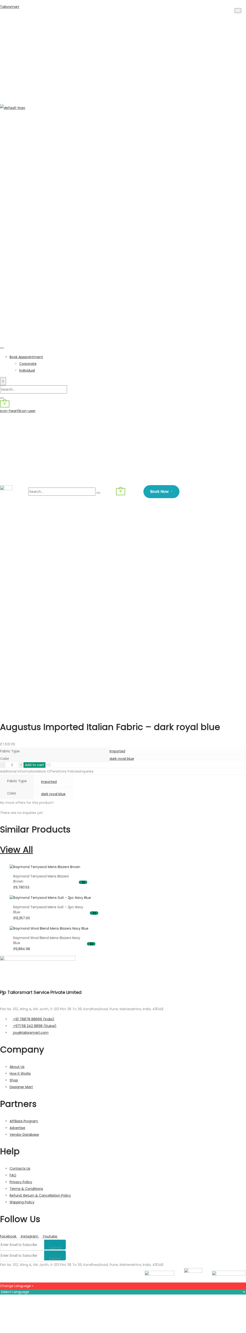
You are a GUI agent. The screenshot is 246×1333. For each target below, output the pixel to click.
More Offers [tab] (47, 771)
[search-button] (2, 398)
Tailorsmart (9, 6)
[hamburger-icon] (2, 348)
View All (16, 850)
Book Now (161, 491)
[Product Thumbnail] (238, 10)
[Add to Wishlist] (48, 765)
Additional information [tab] (18, 771)
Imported (117, 751)
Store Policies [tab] (69, 771)
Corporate (28, 363)
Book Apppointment (26, 357)
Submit (55, 1247)
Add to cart (34, 764)
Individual (27, 370)
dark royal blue (122, 758)
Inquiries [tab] (86, 771)
